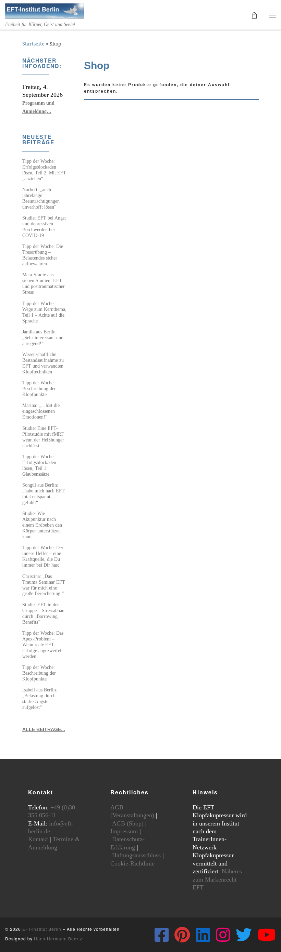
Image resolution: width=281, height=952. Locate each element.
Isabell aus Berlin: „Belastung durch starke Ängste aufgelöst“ (39, 698)
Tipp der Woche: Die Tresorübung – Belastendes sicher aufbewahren (42, 254)
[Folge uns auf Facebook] (162, 935)
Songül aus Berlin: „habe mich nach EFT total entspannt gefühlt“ (43, 493)
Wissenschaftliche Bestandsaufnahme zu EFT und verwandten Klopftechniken (43, 363)
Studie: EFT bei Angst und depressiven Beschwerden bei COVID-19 (44, 226)
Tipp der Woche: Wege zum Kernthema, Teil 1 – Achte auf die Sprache (44, 312)
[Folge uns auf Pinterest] (182, 935)
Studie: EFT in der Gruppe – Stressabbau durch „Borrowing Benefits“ (43, 613)
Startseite (33, 43)
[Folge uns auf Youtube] (267, 935)
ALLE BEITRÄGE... (43, 729)
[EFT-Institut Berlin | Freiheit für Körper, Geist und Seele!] (44, 10)
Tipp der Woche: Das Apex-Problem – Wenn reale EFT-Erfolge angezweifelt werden (42, 644)
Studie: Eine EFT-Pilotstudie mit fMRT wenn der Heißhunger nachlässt (43, 436)
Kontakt (38, 839)
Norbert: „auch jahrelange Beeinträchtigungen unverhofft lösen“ (41, 198)
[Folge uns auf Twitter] (244, 935)
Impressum (124, 831)
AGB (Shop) (128, 823)
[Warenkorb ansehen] (254, 14)
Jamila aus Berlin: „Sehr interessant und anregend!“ (42, 337)
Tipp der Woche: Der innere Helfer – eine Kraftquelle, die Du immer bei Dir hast (42, 556)
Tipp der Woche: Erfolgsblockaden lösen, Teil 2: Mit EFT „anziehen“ (44, 169)
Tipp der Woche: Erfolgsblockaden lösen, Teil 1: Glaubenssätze (39, 465)
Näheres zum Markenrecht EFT (217, 879)
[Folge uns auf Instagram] (223, 935)
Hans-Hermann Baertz (58, 938)
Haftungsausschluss (136, 855)
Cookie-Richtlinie (132, 863)
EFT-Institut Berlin (41, 929)
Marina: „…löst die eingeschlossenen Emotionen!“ (41, 411)
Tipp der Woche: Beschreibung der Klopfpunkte (39, 388)
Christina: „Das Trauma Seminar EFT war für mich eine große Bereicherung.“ (43, 584)
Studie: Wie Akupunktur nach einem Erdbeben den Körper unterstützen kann (42, 525)
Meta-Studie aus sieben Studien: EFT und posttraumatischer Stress (43, 283)
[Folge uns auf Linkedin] (203, 935)
